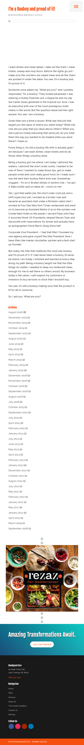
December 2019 (17, 317)
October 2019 (16, 328)
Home (11, 689)
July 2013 (13, 438)
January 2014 (15, 433)
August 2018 (15, 396)
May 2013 (13, 449)
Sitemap (11, 715)
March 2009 (15, 523)
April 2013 (14, 454)
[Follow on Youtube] (24, 726)
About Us (12, 702)
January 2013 (15, 465)
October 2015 (16, 407)
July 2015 (13, 417)
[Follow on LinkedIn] (31, 726)
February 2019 (16, 365)
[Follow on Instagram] (17, 726)
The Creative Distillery (17, 706)
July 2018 (13, 401)
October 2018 (16, 386)
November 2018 (17, 380)
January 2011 (15, 512)
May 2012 (13, 491)
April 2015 (14, 423)
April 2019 (14, 354)
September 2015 (17, 412)
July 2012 (13, 486)
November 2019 (17, 322)
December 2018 (17, 375)
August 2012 (15, 481)
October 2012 (16, 475)
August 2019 (15, 338)
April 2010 (14, 517)
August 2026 (15, 312)
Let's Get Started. (42, 644)
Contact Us (13, 710)
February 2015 (16, 428)
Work (10, 693)
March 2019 (15, 359)
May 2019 (13, 349)
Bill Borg (14, 15)
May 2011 (13, 507)
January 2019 (15, 370)
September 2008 (18, 528)
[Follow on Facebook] (11, 726)
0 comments (37, 15)
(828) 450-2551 (14, 677)
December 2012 (17, 470)
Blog (30, 15)
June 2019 (14, 343)
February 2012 (16, 496)
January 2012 (15, 502)
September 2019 (18, 333)
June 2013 (14, 444)
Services (11, 697)
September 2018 (18, 391)
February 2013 (16, 460)
